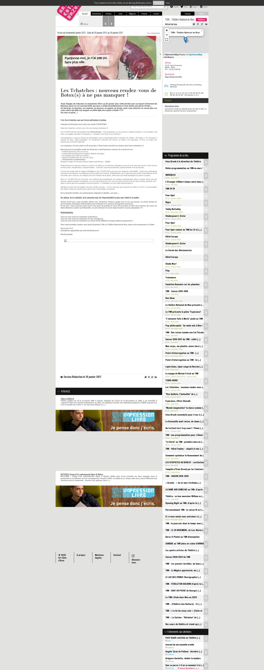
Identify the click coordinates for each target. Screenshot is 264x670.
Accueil (85, 13)
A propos (81, 554)
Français (188, 13)
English (201, 13)
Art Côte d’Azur (62, 559)
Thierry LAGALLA (67, 398)
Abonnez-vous (136, 561)
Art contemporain (153, 33)
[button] (185, 40)
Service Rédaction (73, 377)
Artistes (108, 13)
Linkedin (205, 6)
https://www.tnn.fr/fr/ (173, 77)
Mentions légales (99, 556)
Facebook (175, 6)
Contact (156, 13)
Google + (195, 6)
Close (168, 3)
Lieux (120, 13)
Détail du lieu (171, 24)
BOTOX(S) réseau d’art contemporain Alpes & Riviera (82, 474)
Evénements (96, 13)
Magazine (132, 13)
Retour (84, 24)
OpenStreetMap (195, 54)
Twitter (185, 6)
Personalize (158, 3)
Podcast (144, 13)
